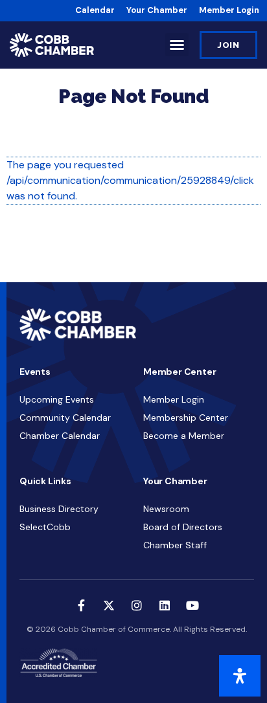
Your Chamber (156, 10)
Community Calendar (65, 417)
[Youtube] (192, 605)
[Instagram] (137, 605)
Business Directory (59, 509)
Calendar (95, 10)
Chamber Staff (175, 545)
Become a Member (183, 435)
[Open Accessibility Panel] (240, 676)
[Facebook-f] (81, 605)
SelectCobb (45, 527)
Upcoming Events (56, 399)
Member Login (229, 10)
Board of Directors (182, 527)
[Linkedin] (164, 605)
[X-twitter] (109, 605)
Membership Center (185, 417)
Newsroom (166, 509)
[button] (177, 44)
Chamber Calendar (59, 435)
